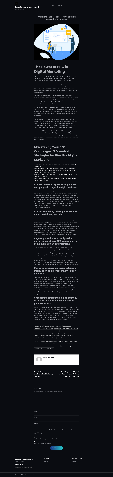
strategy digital (61, 337)
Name (36, 411)
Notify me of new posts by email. (42, 443)
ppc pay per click (38, 337)
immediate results (39, 346)
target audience (50, 348)
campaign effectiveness (51, 341)
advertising (42, 341)
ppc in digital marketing (66, 346)
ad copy (36, 341)
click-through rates (62, 341)
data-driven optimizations (58, 343)
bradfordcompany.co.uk (27, 7)
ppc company (70, 335)
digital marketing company (66, 330)
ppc (65, 335)
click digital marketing (67, 326)
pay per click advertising (57, 335)
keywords (46, 346)
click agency (58, 326)
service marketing (47, 337)
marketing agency (64, 333)
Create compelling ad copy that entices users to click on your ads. (55, 168)
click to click (45, 328)
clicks (51, 328)
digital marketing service (40, 333)
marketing (57, 333)
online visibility (53, 346)
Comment (37, 395)
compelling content (73, 341)
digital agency (66, 328)
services (54, 337)
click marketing (38, 328)
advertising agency (39, 326)
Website (36, 423)
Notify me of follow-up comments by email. (45, 439)
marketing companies (39, 335)
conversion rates (38, 343)
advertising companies (49, 326)
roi (44, 348)
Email (36, 417)
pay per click (48, 335)
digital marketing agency (40, 330)
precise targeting (38, 348)
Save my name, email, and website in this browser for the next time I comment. (56, 430)
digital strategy (50, 333)
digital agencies (57, 328)
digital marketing (74, 328)
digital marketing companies (53, 330)
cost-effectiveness (48, 343)
